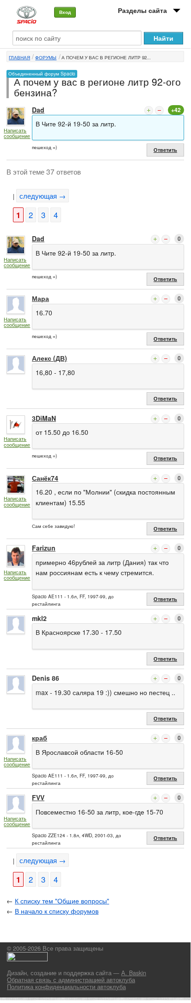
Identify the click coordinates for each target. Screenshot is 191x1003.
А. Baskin (133, 973)
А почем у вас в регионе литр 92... (106, 57)
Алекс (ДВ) (49, 358)
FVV (38, 797)
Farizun (43, 547)
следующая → (42, 196)
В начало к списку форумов (57, 910)
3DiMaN (44, 418)
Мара (40, 298)
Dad (38, 109)
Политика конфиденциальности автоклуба (66, 987)
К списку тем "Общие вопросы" (62, 900)
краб (39, 737)
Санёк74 (45, 478)
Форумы (45, 57)
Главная (19, 57)
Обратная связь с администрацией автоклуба (71, 980)
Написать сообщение (17, 133)
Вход (65, 12)
